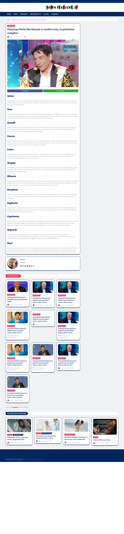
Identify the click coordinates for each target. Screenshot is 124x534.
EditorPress (33, 459)
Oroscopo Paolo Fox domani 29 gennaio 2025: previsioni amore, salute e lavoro (17, 395)
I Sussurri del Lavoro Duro (101, 440)
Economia (23, 14)
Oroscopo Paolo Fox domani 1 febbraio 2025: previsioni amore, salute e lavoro (16, 331)
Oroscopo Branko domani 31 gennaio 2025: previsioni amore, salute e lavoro (67, 331)
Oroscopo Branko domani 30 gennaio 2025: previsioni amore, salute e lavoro (67, 363)
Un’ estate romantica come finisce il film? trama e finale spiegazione (75, 438)
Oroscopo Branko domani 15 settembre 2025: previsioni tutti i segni (17, 299)
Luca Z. (11, 37)
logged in (15, 407)
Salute (46, 14)
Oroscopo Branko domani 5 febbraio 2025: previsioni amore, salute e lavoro (41, 300)
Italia (15, 14)
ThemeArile (41, 459)
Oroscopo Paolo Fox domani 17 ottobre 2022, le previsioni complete (29, 20)
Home (9, 14)
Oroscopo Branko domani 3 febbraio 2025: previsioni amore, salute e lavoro (67, 300)
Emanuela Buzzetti (14, 335)
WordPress (26, 459)
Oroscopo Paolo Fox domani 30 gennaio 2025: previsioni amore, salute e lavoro (43, 363)
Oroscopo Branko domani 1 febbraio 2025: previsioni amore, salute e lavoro (41, 319)
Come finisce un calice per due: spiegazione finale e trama (46, 437)
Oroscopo (54, 14)
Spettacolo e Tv (35, 14)
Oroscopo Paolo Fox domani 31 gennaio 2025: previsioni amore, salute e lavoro (17, 363)
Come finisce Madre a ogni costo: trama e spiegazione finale (18, 438)
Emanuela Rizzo (39, 305)
